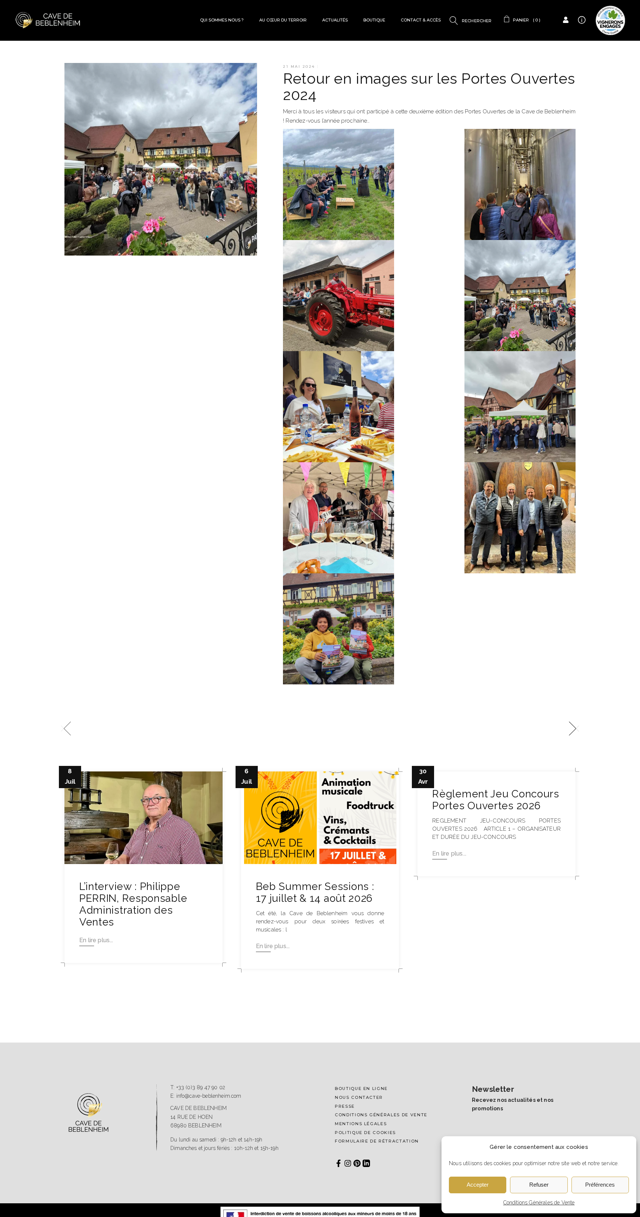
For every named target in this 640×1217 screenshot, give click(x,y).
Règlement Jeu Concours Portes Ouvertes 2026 (495, 800)
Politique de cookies (365, 1132)
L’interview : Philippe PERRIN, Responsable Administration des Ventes (133, 904)
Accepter (478, 1184)
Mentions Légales (361, 1123)
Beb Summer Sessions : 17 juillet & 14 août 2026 (315, 892)
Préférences (600, 1184)
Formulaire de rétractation (377, 1141)
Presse (345, 1106)
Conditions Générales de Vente (539, 1203)
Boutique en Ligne (361, 1088)
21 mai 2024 (299, 66)
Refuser (539, 1184)
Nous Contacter (359, 1097)
